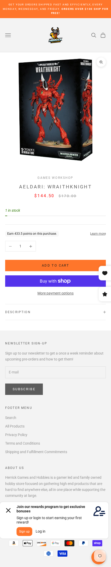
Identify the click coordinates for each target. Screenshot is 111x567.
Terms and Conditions (22, 443)
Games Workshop (55, 178)
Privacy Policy (16, 435)
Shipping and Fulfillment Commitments (36, 452)
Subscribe (24, 389)
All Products (15, 426)
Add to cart (55, 265)
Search (10, 418)
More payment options (55, 293)
